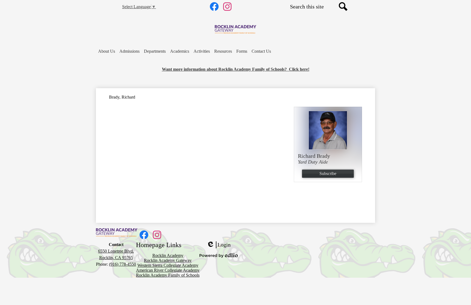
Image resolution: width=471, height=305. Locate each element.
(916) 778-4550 (122, 264)
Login (219, 245)
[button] (106, 51)
